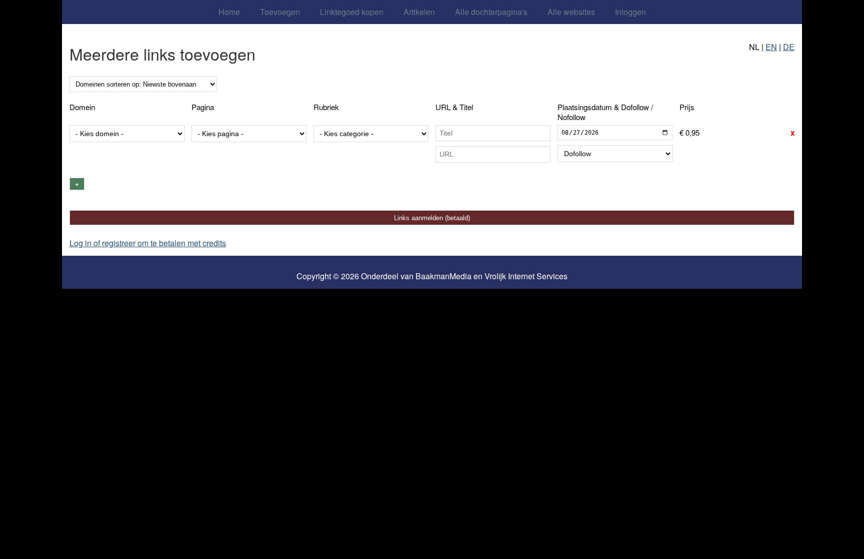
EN (771, 47)
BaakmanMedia (444, 276)
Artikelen (419, 12)
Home (229, 12)
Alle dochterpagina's (491, 12)
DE (788, 47)
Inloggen (630, 12)
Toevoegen (280, 12)
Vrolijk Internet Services (526, 276)
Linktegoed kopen (352, 12)
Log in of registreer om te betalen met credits (148, 243)
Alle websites (571, 12)
